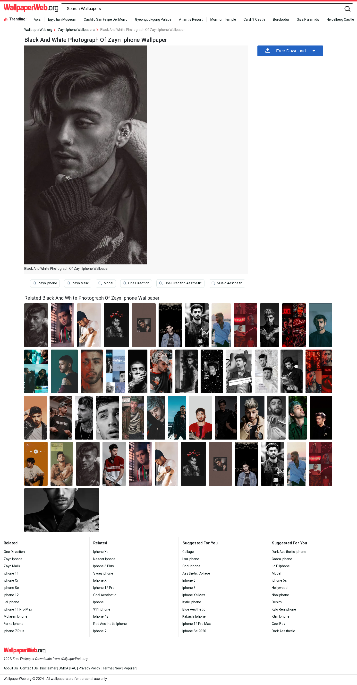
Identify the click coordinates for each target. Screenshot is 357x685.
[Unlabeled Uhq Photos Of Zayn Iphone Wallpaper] (298, 418)
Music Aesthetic (230, 283)
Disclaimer (48, 668)
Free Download (291, 50)
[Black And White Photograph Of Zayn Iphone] (36, 325)
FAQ (73, 668)
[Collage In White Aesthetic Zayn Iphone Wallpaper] (266, 371)
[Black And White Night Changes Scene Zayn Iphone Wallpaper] (291, 371)
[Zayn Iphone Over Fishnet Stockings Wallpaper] (239, 371)
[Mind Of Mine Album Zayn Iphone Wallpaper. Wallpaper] (137, 371)
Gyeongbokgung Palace (153, 19)
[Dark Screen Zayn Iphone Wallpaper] (226, 418)
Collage (188, 552)
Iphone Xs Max (193, 595)
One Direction (138, 283)
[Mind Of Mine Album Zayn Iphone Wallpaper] (252, 418)
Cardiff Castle (254, 19)
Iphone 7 (99, 631)
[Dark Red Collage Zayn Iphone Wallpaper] (294, 325)
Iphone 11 (11, 573)
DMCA (63, 668)
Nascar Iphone (104, 559)
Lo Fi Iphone (281, 566)
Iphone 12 (11, 595)
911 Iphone (101, 609)
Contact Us (29, 668)
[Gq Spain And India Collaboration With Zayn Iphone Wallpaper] (133, 418)
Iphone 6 (189, 580)
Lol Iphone (11, 602)
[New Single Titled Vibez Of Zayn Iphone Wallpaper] (320, 325)
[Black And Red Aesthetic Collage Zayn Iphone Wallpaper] (319, 371)
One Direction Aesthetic (183, 283)
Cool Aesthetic (104, 595)
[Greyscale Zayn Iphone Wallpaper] (276, 418)
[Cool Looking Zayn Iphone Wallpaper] (161, 371)
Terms (107, 668)
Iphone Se (11, 588)
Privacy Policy (89, 668)
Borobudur (281, 19)
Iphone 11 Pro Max (18, 609)
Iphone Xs (101, 552)
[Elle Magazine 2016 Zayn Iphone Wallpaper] (64, 371)
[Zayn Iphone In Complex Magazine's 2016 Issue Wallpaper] (186, 371)
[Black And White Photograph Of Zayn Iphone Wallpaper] (88, 464)
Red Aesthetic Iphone (110, 624)
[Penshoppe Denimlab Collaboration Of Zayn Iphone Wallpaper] (114, 464)
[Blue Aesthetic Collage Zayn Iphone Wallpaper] (115, 371)
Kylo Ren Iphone (284, 609)
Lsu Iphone (190, 559)
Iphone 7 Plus (14, 631)
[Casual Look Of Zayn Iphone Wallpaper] (89, 325)
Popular (130, 668)
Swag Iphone (103, 573)
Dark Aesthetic (283, 631)
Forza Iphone (14, 624)
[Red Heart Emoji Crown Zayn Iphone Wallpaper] (116, 325)
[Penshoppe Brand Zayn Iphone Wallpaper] (62, 325)
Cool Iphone (191, 566)
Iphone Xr (11, 580)
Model (108, 283)
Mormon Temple (223, 19)
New (118, 668)
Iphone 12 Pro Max (196, 624)
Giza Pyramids (308, 19)
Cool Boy (278, 624)
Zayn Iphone (47, 283)
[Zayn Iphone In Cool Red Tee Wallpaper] (200, 418)
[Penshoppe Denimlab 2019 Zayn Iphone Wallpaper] (36, 464)
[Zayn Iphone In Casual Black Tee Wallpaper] (61, 418)
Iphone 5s (279, 580)
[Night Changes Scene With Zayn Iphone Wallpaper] (212, 371)
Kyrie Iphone (191, 602)
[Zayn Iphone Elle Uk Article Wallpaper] (177, 418)
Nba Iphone (280, 595)
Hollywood (280, 588)
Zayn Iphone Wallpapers (76, 30)
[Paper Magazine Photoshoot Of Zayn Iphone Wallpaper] (92, 371)
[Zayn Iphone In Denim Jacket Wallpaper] (170, 325)
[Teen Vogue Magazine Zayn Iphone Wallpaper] (84, 418)
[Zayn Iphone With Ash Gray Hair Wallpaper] (156, 418)
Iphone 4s (100, 616)
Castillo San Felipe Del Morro (106, 19)
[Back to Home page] (31, 8)
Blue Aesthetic (193, 609)
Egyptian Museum (62, 19)
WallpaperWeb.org (38, 30)
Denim (277, 602)
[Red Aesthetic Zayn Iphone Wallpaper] (245, 325)
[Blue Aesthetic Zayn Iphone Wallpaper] (36, 371)
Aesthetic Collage (196, 573)
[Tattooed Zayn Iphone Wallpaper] (269, 325)
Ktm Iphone (280, 616)
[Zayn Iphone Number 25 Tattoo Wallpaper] (221, 325)
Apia (37, 19)
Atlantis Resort (191, 19)
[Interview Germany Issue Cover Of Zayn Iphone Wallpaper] (107, 418)
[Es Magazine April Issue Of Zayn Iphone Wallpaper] (35, 418)
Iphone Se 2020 (194, 631)
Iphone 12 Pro (103, 588)
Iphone (98, 602)
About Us (11, 668)
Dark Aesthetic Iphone (289, 552)
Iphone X (100, 580)
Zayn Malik (80, 283)
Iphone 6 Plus (103, 566)
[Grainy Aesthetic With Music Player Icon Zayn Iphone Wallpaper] (62, 464)
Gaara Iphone (282, 559)
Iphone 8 (189, 588)
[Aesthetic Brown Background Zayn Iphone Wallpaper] (143, 325)
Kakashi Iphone (194, 616)
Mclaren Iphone (15, 616)
